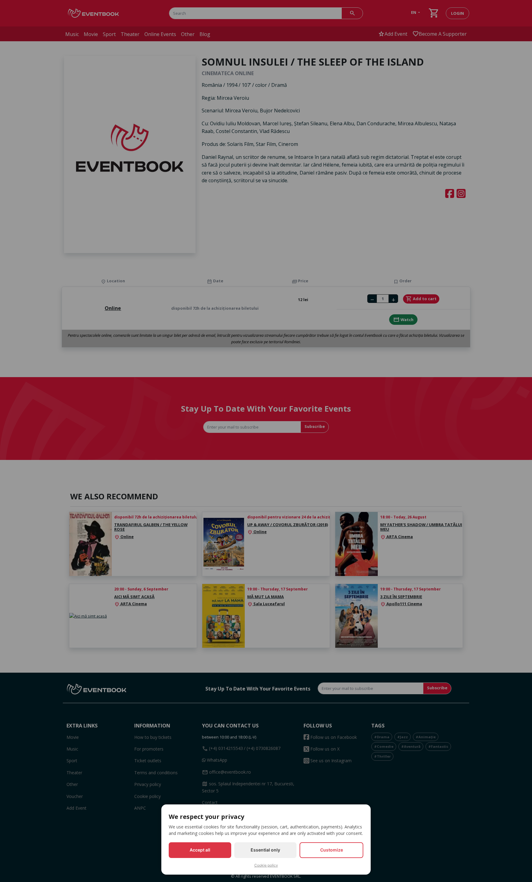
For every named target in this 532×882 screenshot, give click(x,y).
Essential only (265, 849)
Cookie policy (266, 865)
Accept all (200, 849)
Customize (331, 849)
